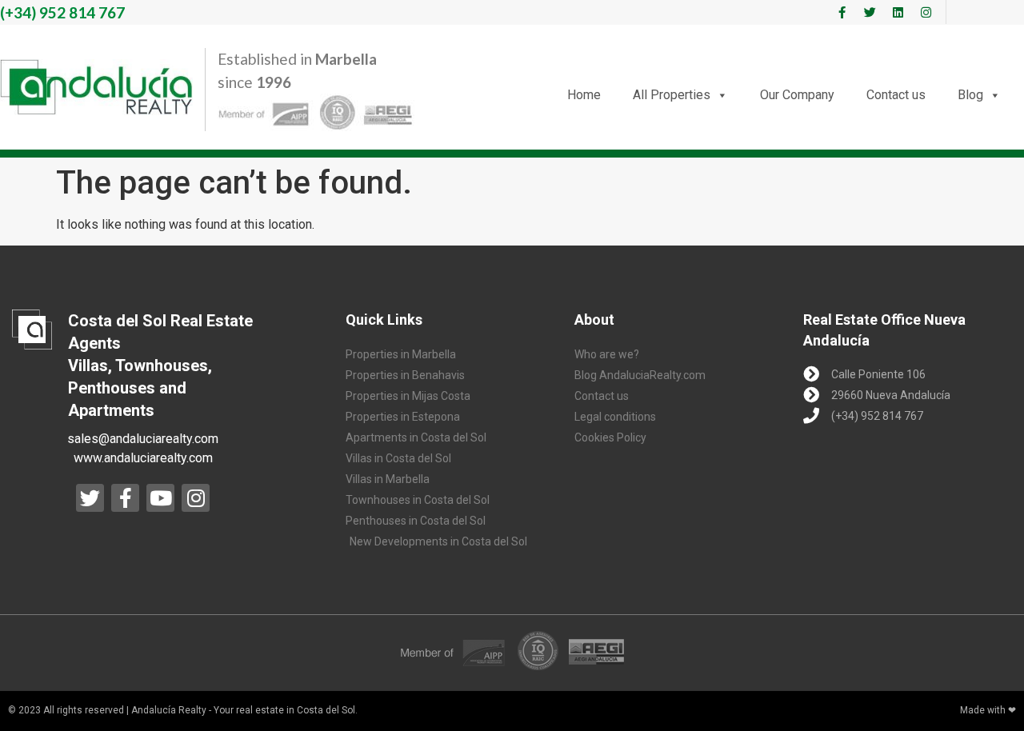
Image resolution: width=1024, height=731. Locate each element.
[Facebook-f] (842, 12)
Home (584, 94)
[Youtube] (160, 498)
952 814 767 (62, 12)
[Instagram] (926, 12)
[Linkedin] (898, 12)
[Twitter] (870, 12)
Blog (970, 94)
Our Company (797, 94)
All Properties (671, 94)
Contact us (896, 94)
